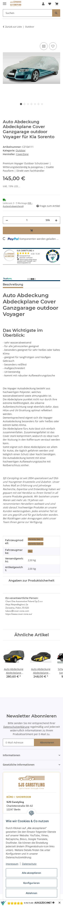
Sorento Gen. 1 (35, 539)
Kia (30, 551)
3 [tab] (28, 104)
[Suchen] (56, 13)
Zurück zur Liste (13, 26)
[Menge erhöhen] (56, 220)
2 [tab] (24, 104)
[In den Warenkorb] (5, 38)
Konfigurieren (31, 882)
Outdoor (21, 150)
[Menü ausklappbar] (4, 2)
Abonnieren (47, 742)
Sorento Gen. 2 (35, 543)
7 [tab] (42, 104)
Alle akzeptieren (31, 872)
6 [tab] (38, 104)
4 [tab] (31, 104)
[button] (43, 3)
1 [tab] (21, 104)
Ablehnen (31, 893)
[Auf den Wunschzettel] (53, 46)
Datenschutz (29, 863)
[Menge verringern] (7, 220)
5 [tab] (35, 104)
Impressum (12, 863)
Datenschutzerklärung (16, 726)
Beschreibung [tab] (13, 284)
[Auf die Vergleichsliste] (44, 46)
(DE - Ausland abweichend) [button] (17, 205)
